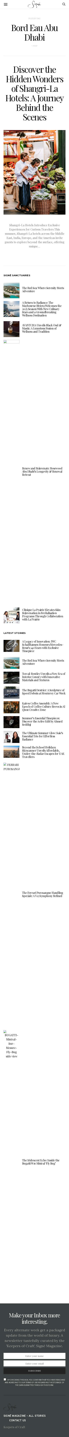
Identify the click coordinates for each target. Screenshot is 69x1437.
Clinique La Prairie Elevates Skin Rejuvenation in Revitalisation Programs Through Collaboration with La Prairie (42, 614)
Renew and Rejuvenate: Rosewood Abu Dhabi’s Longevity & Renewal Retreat (42, 471)
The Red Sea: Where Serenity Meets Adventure (43, 289)
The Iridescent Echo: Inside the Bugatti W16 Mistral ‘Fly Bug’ (40, 1161)
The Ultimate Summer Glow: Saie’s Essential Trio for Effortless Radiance (42, 736)
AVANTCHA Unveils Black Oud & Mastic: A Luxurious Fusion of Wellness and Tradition (41, 328)
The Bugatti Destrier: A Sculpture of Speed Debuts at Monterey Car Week (43, 691)
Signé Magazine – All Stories (25, 1416)
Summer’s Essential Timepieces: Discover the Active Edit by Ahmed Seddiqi (42, 721)
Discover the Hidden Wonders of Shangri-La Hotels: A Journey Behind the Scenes (34, 93)
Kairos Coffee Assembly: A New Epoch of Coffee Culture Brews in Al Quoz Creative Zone (43, 706)
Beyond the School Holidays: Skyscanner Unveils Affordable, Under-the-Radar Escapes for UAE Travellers (43, 752)
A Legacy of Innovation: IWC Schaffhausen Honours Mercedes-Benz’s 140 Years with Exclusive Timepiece (42, 646)
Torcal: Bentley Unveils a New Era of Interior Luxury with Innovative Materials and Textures (43, 677)
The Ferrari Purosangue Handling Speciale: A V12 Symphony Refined (42, 894)
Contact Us (17, 1420)
